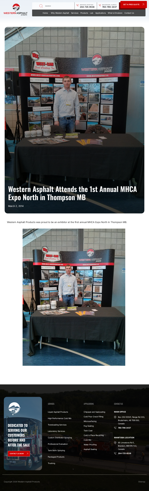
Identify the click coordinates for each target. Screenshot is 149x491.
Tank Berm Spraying (56, 450)
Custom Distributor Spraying (60, 437)
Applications (100, 13)
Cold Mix (87, 440)
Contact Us (129, 13)
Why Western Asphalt (60, 13)
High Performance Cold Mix (59, 418)
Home (45, 13)
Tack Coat (88, 430)
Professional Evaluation (58, 444)
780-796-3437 (109, 7)
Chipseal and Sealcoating (94, 412)
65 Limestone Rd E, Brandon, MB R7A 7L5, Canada (127, 445)
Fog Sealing (89, 426)
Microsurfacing (90, 421)
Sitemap (141, 482)
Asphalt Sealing (90, 449)
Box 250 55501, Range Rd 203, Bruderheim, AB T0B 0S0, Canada (131, 420)
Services (74, 13)
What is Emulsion (115, 13)
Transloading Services (57, 425)
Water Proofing (90, 444)
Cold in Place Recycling (94, 435)
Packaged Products (56, 457)
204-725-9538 (87, 7)
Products (84, 13)
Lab (91, 13)
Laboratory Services (56, 431)
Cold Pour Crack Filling (93, 416)
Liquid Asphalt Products (58, 412)
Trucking (51, 463)
